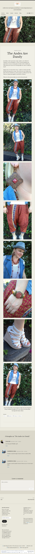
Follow (4, 521)
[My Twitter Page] (33, 13)
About (7, 13)
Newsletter (3, 14)
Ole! (2, 499)
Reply (7, 445)
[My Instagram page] (27, 13)
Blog (20, 13)
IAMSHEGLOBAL (11, 451)
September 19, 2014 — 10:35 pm (22, 451)
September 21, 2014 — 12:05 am (22, 461)
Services (3, 13)
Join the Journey (5, 507)
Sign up (27, 522)
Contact (11, 13)
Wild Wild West (31, 499)
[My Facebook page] (29, 13)
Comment (31, 488)
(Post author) (3, 452)
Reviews (16, 13)
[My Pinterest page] (31, 13)
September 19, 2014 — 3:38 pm (16, 441)
